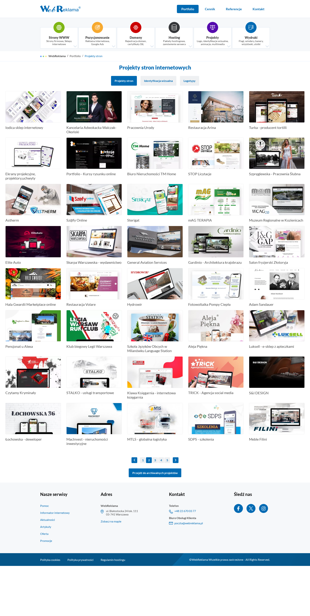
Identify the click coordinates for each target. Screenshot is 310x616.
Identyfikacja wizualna (158, 80)
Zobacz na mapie (111, 521)
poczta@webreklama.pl (188, 523)
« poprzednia (134, 460)
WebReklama (57, 56)
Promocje (46, 540)
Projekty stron (93, 56)
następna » (176, 460)
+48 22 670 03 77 (185, 511)
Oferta (44, 533)
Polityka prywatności (80, 559)
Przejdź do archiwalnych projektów (155, 473)
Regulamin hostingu (113, 559)
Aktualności (47, 519)
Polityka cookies (50, 559)
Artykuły (45, 526)
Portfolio (75, 56)
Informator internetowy (55, 512)
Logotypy (190, 80)
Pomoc (44, 505)
